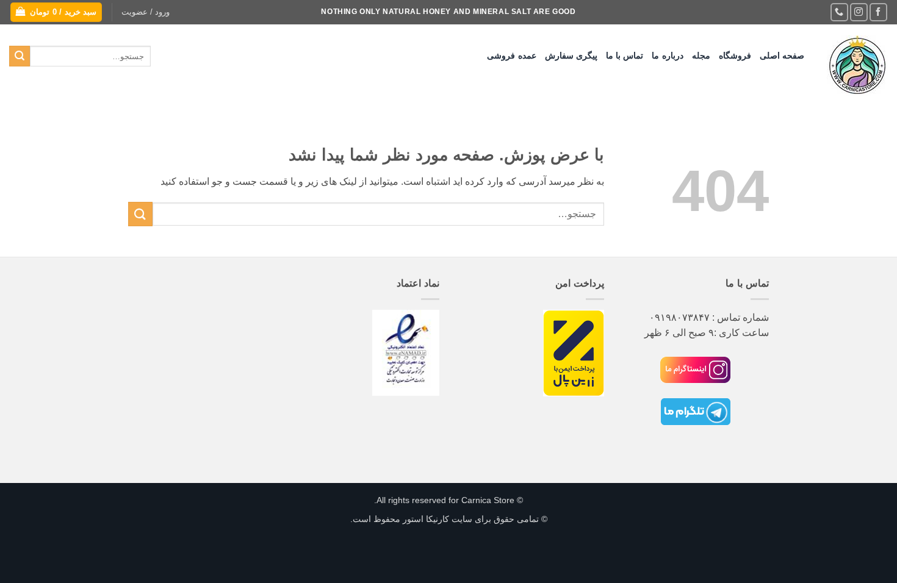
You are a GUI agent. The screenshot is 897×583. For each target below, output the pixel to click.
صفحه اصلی (782, 55)
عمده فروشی (511, 55)
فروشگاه (735, 55)
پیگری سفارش (571, 55)
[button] (145, 12)
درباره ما (667, 55)
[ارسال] (19, 56)
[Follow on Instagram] (859, 12)
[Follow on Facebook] (878, 12)
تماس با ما (625, 55)
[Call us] (839, 12)
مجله (701, 55)
